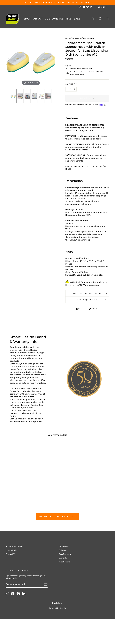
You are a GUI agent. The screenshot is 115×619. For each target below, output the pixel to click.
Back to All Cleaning (59, 516)
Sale (77, 18)
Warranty (63, 558)
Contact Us (63, 546)
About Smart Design (14, 546)
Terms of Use (11, 554)
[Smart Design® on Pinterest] (18, 593)
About (38, 18)
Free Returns (64, 562)
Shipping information (87, 293)
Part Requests (65, 554)
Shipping (69, 68)
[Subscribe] (46, 584)
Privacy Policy (12, 550)
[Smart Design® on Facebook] (12, 593)
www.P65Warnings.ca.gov (86, 285)
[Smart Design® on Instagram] (7, 593)
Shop (27, 18)
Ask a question (87, 300)
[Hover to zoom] (31, 61)
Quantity (71, 84)
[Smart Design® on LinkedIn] (23, 593)
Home (68, 38)
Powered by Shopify (57, 608)
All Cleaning (88, 38)
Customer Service (58, 18)
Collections (76, 38)
